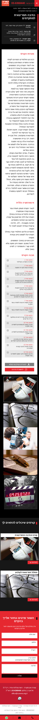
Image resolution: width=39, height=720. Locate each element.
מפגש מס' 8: (21, 309)
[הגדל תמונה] (20, 389)
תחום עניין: (32, 658)
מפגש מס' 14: (21, 353)
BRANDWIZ (30, 710)
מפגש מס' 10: (22, 324)
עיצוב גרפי (21, 710)
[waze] (19, 699)
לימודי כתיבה (17, 8)
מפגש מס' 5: (23, 287)
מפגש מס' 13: (24, 346)
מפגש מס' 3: (23, 273)
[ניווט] (36, 3)
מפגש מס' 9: (21, 317)
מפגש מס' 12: (21, 339)
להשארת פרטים (18, 369)
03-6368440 (22, 3)
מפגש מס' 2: (23, 266)
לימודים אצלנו (27, 8)
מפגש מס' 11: (22, 331)
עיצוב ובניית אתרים (11, 710)
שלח (20, 676)
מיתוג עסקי (19, 713)
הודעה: (33, 666)
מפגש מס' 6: (21, 295)
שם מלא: (32, 634)
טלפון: (34, 642)
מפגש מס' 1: (24, 261)
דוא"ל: (33, 650)
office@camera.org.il (19, 693)
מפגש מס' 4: (23, 280)
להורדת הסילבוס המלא (17, 364)
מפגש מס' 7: (21, 302)
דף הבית (34, 8)
